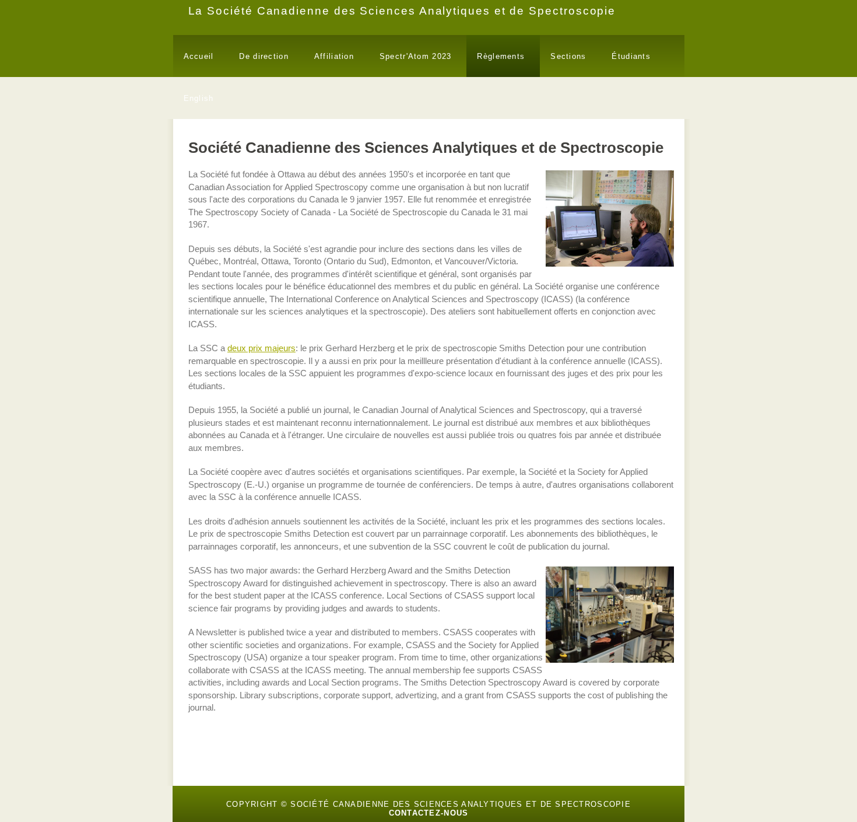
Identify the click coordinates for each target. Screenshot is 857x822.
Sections (568, 56)
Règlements (501, 56)
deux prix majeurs (261, 348)
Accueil (199, 56)
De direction (263, 56)
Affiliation (334, 56)
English (199, 98)
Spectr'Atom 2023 (415, 56)
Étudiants (631, 56)
